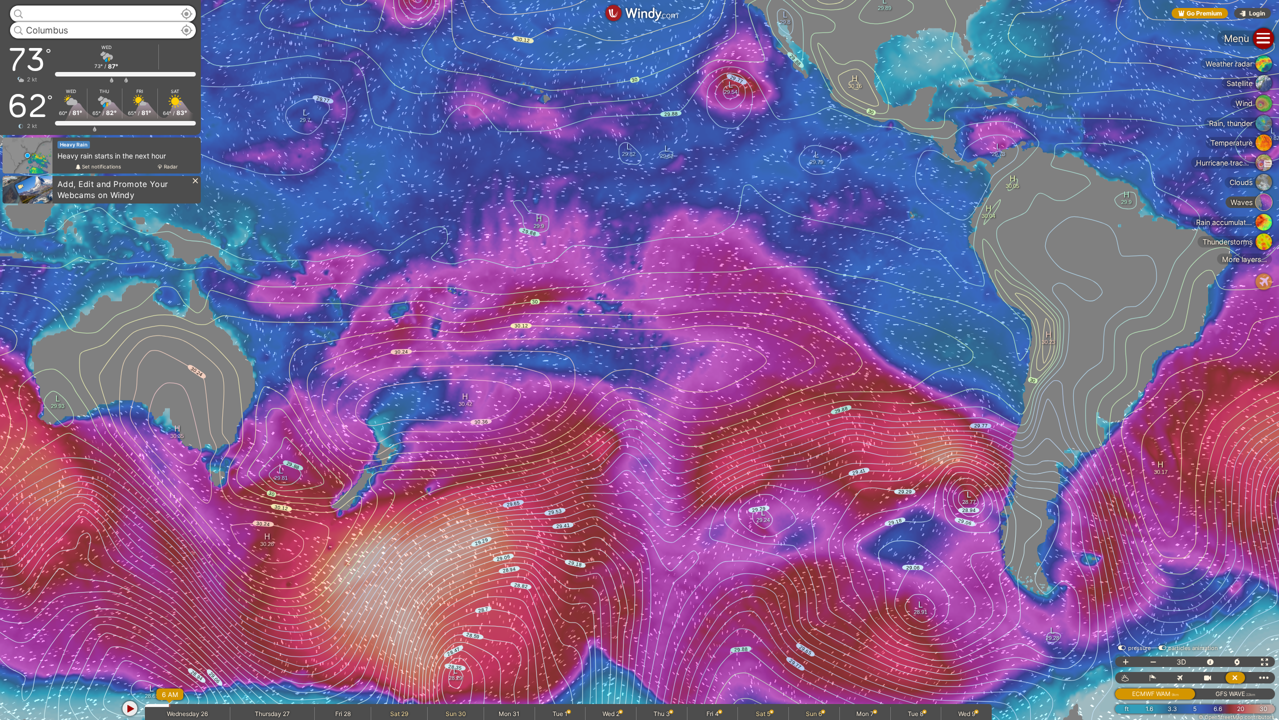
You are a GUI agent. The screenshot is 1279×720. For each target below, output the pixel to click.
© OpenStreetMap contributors (1236, 717)
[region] (639, 360)
